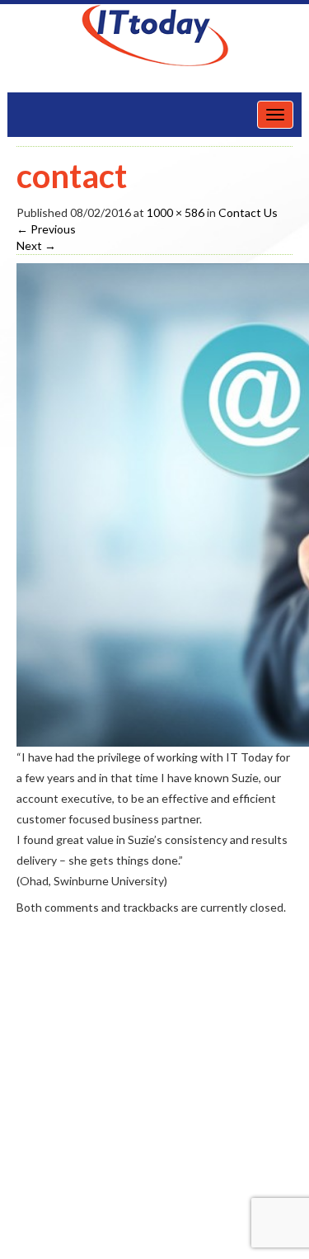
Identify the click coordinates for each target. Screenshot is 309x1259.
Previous (46, 229)
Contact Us (248, 212)
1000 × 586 (175, 212)
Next (36, 245)
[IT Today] (154, 35)
